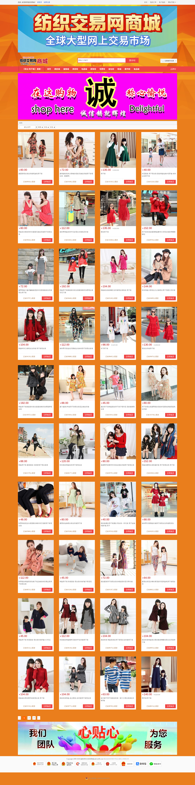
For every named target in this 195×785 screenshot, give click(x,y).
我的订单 (153, 2)
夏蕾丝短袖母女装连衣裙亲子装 (71, 523)
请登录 (39, 2)
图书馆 (127, 69)
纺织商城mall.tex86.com (95, 759)
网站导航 (171, 2)
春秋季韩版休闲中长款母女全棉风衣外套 (74, 232)
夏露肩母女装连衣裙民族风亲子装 (30, 174)
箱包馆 (111, 69)
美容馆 (75, 69)
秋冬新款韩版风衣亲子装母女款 (71, 465)
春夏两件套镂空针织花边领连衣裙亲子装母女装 (117, 465)
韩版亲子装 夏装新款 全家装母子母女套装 (33, 465)
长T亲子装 (104, 348)
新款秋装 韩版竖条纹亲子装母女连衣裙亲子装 (117, 640)
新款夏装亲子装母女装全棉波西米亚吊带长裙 (117, 581)
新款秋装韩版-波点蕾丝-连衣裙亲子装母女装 (75, 698)
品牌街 (173, 69)
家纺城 (57, 69)
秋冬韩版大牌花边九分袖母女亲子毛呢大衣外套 (158, 290)
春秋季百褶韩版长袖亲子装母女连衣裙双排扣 (158, 523)
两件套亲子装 (146, 698)
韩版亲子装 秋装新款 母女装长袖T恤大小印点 (35, 640)
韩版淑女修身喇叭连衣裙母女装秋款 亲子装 (116, 290)
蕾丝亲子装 (105, 232)
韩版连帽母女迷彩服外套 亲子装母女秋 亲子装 (158, 465)
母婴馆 (102, 69)
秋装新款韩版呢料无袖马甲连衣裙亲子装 (74, 640)
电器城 (84, 69)
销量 (39, 127)
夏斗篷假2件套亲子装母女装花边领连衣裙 (74, 407)
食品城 (136, 69)
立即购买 (47, 182)
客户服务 (162, 2)
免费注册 (47, 2)
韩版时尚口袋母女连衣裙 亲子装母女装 (32, 348)
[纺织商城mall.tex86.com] (36, 60)
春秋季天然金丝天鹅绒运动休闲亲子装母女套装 (76, 348)
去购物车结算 (169, 61)
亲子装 (103, 174)
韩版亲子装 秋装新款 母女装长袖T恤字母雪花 (76, 581)
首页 (145, 2)
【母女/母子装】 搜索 (32, 69)
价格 (45, 127)
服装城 (66, 69)
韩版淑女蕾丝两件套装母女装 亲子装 (31, 698)
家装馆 (93, 69)
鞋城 (119, 69)
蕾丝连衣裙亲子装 (148, 348)
